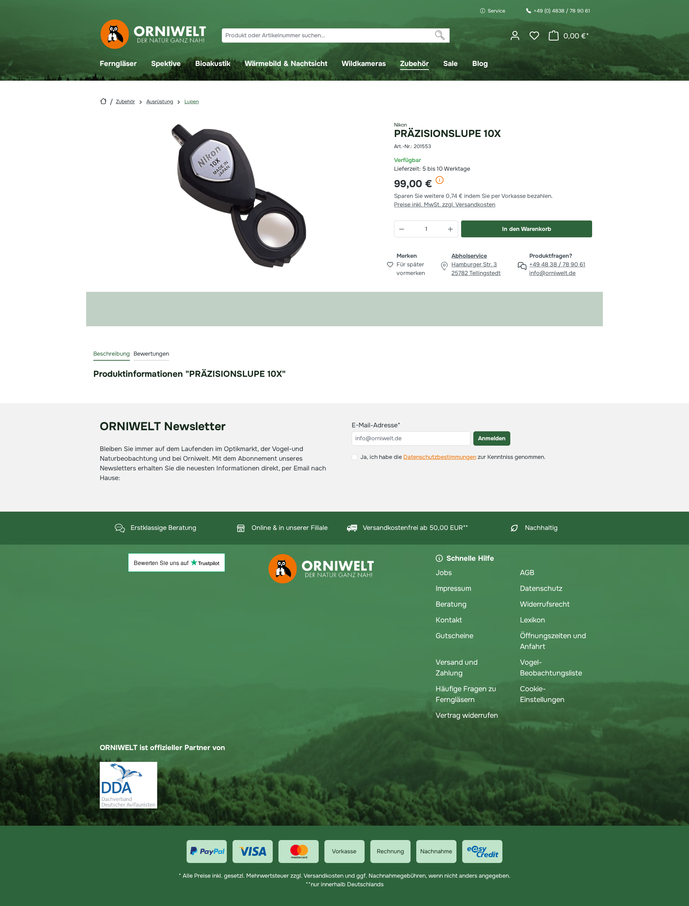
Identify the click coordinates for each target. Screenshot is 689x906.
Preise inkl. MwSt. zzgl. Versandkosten (444, 204)
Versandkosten (323, 875)
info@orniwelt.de (552, 273)
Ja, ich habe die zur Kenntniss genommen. (452, 457)
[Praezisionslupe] (238, 196)
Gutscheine (454, 635)
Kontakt (449, 620)
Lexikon (532, 620)
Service (496, 11)
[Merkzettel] (534, 35)
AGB (527, 572)
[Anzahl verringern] (401, 228)
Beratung (451, 604)
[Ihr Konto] (515, 35)
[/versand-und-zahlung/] (207, 851)
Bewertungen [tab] (151, 353)
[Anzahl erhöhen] (450, 228)
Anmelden (492, 438)
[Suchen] (440, 35)
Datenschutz (541, 588)
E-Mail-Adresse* (376, 425)
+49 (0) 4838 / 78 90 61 (562, 11)
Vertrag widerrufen (467, 715)
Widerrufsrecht (545, 604)
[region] (238, 196)
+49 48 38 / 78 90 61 (557, 264)
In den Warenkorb (526, 229)
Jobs (444, 572)
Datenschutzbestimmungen (439, 457)
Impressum (453, 588)
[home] (103, 101)
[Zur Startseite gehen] (153, 34)
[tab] (111, 354)
